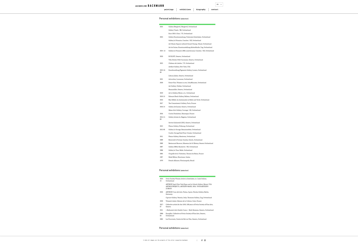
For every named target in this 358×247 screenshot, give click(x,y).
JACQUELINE (141, 6)
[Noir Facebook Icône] (202, 240)
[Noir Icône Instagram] (205, 240)
